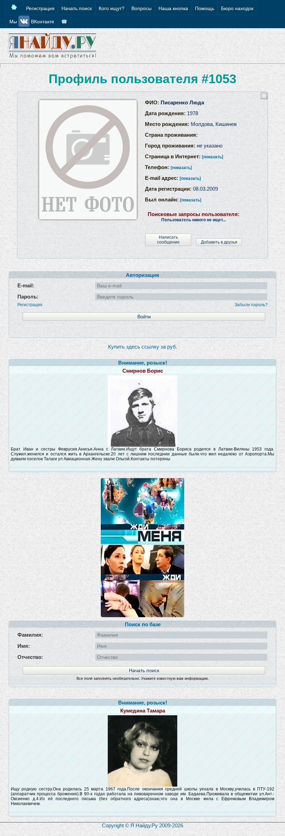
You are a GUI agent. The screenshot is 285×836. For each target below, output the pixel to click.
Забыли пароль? (251, 304)
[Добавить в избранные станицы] (264, 95)
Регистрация (29, 304)
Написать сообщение (168, 240)
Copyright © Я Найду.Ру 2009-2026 (142, 825)
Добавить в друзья (219, 242)
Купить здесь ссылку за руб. (142, 347)
